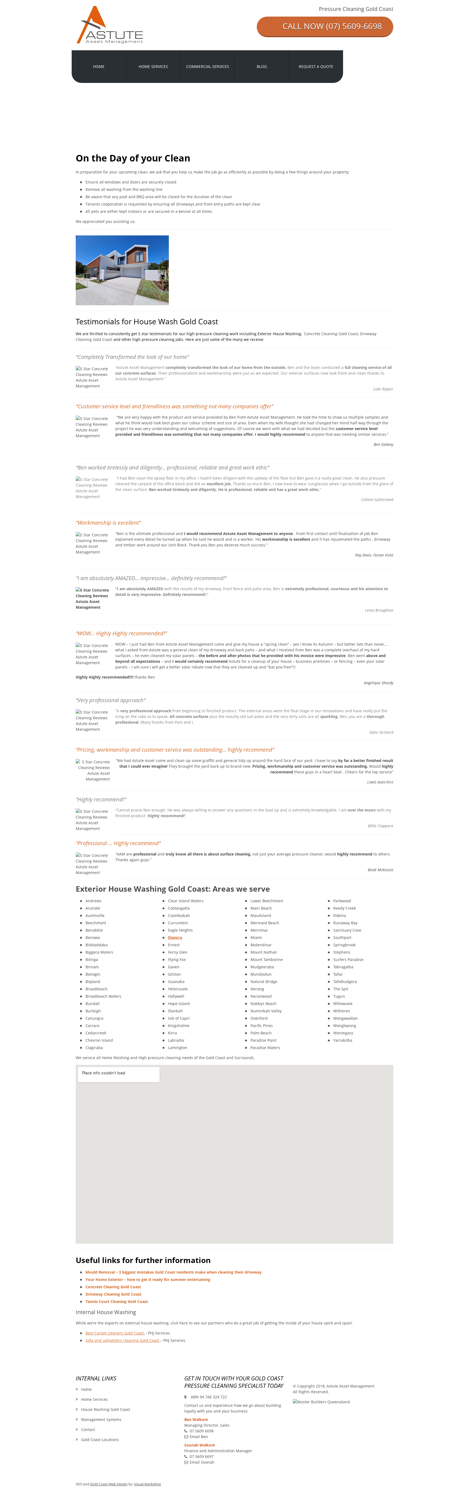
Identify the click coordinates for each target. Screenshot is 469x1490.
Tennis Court (116, 1301)
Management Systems (101, 1419)
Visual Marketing (147, 1484)
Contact (88, 1429)
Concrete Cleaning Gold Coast (331, 333)
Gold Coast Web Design (109, 1484)
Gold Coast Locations (100, 1439)
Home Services (94, 1399)
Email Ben (199, 1436)
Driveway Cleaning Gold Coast (113, 1294)
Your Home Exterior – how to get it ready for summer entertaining (147, 1279)
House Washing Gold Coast (105, 1409)
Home (86, 1389)
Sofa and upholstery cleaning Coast (122, 1340)
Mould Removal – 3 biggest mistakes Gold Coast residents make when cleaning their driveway (173, 1272)
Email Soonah (202, 1462)
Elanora (175, 937)
